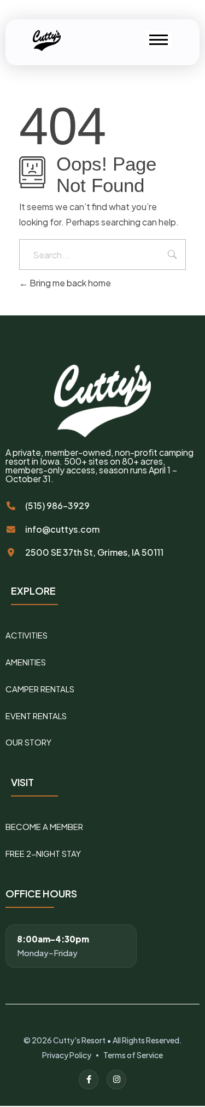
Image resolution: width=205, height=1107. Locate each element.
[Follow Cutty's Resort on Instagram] (116, 1079)
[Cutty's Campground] (48, 40)
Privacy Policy (66, 1055)
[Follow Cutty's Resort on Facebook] (88, 1079)
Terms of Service (133, 1055)
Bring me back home (69, 283)
